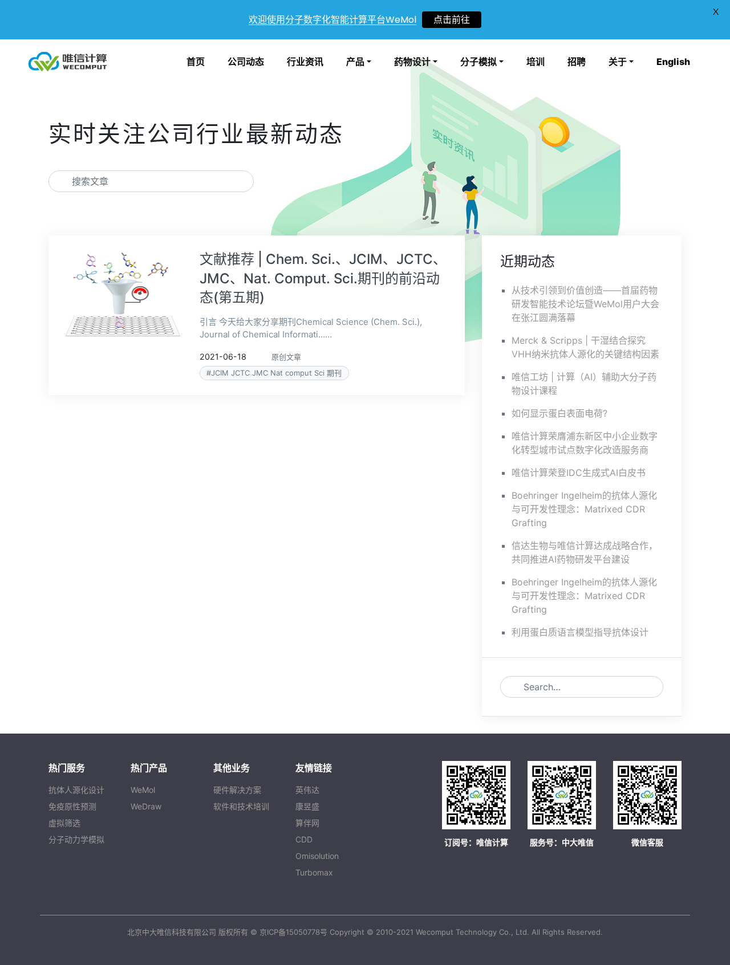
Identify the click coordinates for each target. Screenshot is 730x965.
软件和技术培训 (241, 806)
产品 (355, 61)
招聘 (576, 61)
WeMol (143, 790)
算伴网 (307, 823)
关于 (618, 61)
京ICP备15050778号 (293, 932)
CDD (304, 839)
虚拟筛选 (64, 823)
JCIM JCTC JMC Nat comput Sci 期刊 (276, 372)
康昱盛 (307, 806)
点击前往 (451, 19)
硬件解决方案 (237, 790)
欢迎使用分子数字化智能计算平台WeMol (332, 19)
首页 (195, 61)
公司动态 (246, 61)
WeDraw (146, 806)
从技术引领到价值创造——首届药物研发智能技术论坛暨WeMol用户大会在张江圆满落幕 (585, 303)
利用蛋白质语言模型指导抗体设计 (580, 632)
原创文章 (286, 357)
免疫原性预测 (72, 806)
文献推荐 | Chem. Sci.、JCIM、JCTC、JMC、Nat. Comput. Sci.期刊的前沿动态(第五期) (323, 278)
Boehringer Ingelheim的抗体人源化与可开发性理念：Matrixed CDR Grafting (584, 509)
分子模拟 (478, 61)
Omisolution (317, 856)
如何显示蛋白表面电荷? (559, 413)
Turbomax (314, 872)
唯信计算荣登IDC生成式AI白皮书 (579, 472)
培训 (535, 61)
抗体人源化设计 (76, 790)
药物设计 (412, 61)
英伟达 (307, 790)
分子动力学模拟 (76, 839)
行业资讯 (305, 61)
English (673, 61)
